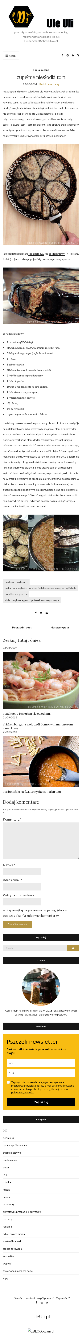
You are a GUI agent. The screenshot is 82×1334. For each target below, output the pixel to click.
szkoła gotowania (13, 1248)
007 (5, 1130)
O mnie (18, 1298)
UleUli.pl (41, 1317)
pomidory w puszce (16, 594)
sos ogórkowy (36, 253)
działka (7, 1182)
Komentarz (12, 819)
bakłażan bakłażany (16, 582)
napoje (6, 1197)
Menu (12, 55)
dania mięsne (41, 69)
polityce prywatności (22, 1092)
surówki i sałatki (12, 1241)
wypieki (7, 1263)
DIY (5, 1174)
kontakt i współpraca (38, 1298)
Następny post (60, 627)
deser (6, 1167)
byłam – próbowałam (15, 1145)
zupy (5, 1278)
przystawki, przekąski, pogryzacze (22, 1211)
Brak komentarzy (49, 84)
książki (6, 1189)
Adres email (12, 880)
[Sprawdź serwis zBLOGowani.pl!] (41, 1331)
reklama (7, 1226)
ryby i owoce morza (14, 1233)
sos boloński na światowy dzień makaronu (32, 791)
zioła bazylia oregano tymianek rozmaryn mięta (32, 600)
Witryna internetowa (18, 895)
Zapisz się (41, 1102)
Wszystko (8, 1256)
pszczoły (8, 1219)
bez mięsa (8, 1137)
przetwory (8, 1204)
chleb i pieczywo (12, 1152)
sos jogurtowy (57, 253)
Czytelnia (61, 1298)
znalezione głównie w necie (18, 1270)
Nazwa (9, 865)
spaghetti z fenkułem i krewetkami (27, 713)
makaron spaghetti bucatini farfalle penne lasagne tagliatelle (40, 588)
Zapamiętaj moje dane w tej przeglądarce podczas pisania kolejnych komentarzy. (35, 913)
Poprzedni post (22, 627)
